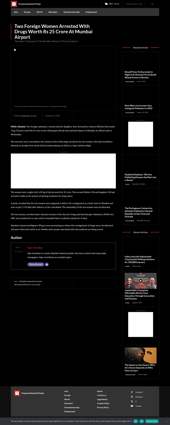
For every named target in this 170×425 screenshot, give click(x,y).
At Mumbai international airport (30, 281)
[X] (85, 115)
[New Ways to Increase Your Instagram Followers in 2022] (141, 96)
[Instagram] (132, 397)
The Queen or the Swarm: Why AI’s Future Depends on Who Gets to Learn (140, 368)
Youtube (138, 406)
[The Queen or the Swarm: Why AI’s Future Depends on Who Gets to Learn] (141, 356)
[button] (152, 4)
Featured (129, 82)
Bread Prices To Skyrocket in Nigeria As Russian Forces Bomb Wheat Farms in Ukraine (140, 74)
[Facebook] (79, 115)
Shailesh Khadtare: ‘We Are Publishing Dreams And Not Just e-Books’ (140, 177)
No (142, 421)
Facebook (138, 392)
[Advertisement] (63, 171)
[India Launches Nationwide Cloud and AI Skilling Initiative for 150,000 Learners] (141, 247)
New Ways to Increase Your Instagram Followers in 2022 (138, 107)
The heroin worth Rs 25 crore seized (27, 285)
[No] (167, 421)
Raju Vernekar (35, 247)
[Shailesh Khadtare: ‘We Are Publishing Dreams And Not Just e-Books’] (141, 165)
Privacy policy (151, 421)
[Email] (47, 264)
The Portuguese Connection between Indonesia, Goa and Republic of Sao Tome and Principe (138, 212)
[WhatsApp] (96, 115)
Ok (136, 421)
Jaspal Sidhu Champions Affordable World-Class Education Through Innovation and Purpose (140, 294)
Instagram (139, 397)
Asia (127, 184)
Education (130, 375)
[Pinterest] (90, 115)
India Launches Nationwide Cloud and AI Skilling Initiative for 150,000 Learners (140, 259)
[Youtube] (132, 406)
